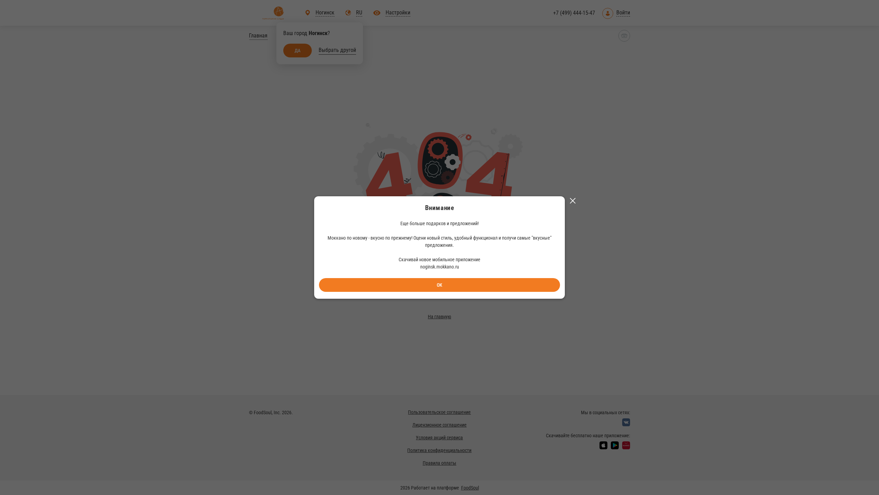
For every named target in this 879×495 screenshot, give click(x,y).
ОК (439, 285)
